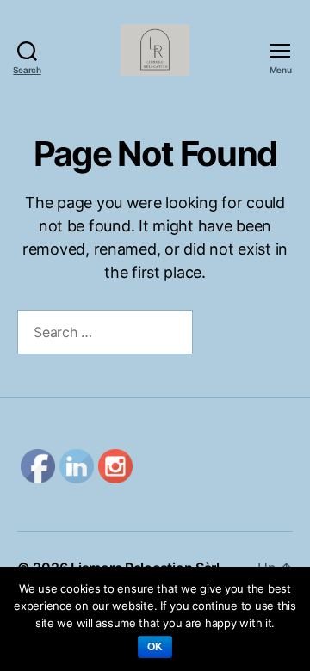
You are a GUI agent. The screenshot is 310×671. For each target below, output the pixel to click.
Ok (155, 647)
